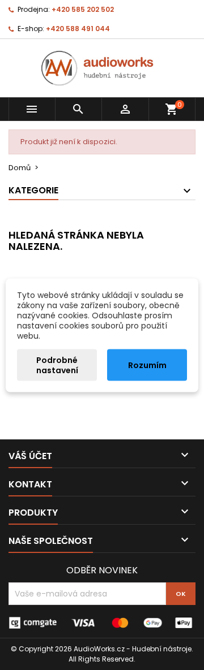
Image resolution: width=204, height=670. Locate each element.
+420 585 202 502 (83, 9)
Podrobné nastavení (57, 364)
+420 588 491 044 (78, 28)
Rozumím (147, 364)
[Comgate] (102, 622)
